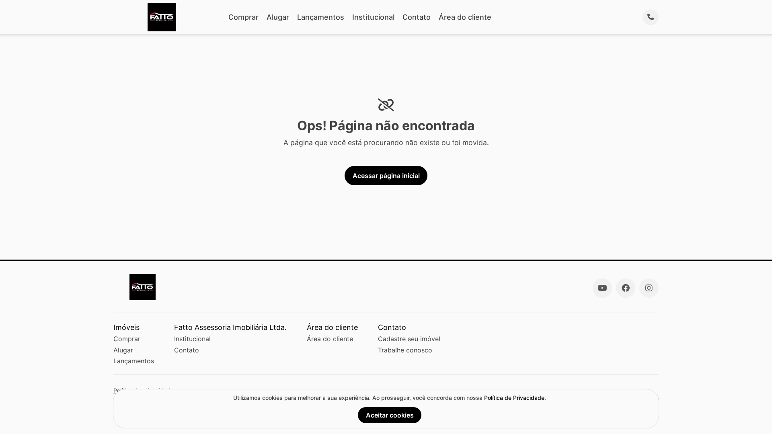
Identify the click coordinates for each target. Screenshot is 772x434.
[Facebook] (625, 288)
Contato (416, 17)
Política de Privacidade (514, 397)
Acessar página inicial (386, 176)
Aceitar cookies (390, 415)
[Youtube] (602, 288)
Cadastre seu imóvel (409, 339)
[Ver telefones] (651, 17)
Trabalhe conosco (405, 350)
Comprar (243, 17)
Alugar (278, 17)
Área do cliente (465, 17)
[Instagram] (649, 288)
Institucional (373, 17)
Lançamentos (320, 17)
